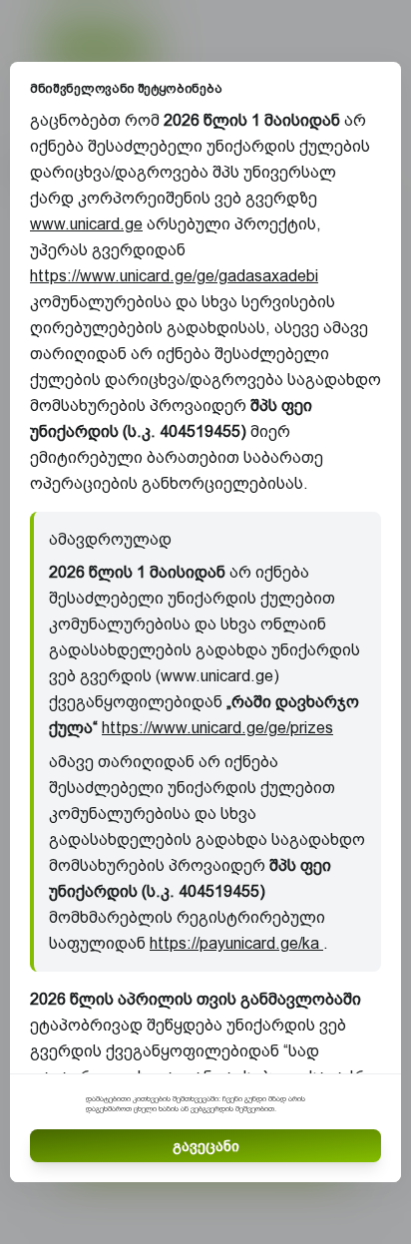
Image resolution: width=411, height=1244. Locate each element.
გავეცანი (206, 1145)
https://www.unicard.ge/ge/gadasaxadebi (174, 275)
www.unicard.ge (86, 223)
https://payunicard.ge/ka (236, 943)
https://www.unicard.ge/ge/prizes (217, 727)
